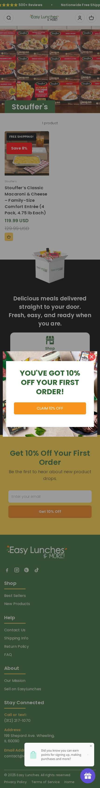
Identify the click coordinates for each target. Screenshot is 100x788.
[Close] (91, 356)
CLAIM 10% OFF (50, 408)
